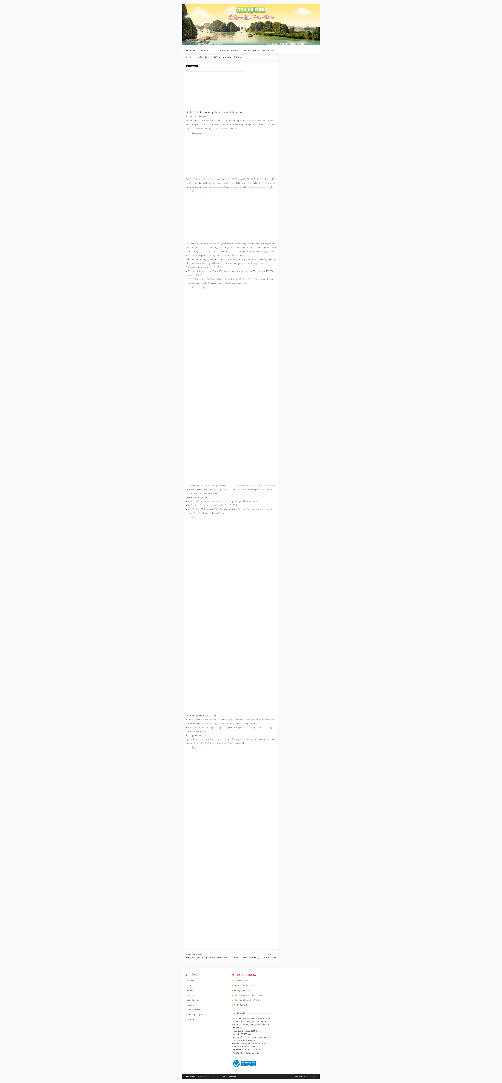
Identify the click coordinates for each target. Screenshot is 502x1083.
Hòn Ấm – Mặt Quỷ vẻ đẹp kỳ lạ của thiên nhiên (255, 957)
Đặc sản (256, 50)
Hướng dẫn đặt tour (242, 990)
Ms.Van (203, 116)
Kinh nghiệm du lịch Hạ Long (211, 1076)
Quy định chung (241, 980)
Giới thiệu (190, 980)
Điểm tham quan (206, 50)
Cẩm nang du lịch (196, 57)
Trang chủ (190, 50)
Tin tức (246, 50)
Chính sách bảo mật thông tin (247, 1000)
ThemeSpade (310, 1076)
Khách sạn (268, 50)
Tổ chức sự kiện (193, 1009)
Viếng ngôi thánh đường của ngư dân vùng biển (207, 957)
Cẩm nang (235, 50)
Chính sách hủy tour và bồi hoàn (248, 995)
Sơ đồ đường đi (240, 1005)
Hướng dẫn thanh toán (245, 985)
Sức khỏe (190, 1019)
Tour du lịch (222, 50)
